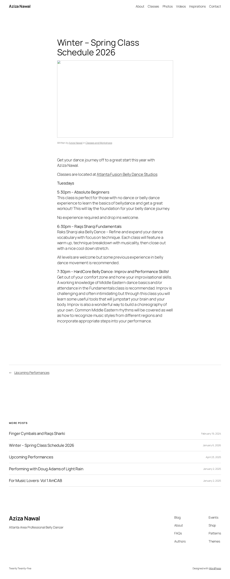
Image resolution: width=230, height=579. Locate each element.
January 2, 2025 (212, 468)
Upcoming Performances (31, 372)
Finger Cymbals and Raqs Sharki (37, 433)
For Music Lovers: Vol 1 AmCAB (35, 480)
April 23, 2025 (213, 457)
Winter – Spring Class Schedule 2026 (41, 445)
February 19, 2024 (211, 433)
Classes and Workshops (99, 142)
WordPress (215, 568)
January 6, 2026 (212, 445)
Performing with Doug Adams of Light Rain (46, 469)
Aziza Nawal (20, 6)
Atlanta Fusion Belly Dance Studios (127, 174)
